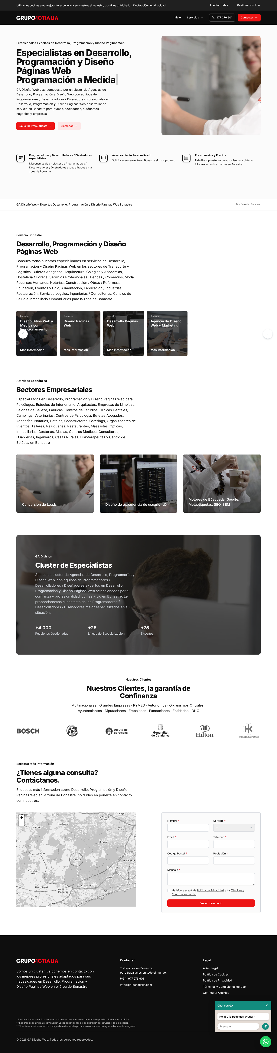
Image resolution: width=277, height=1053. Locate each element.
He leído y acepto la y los (208, 892)
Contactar (247, 17)
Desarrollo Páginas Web (122, 323)
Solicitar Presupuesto (33, 125)
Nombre (173, 820)
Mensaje (173, 869)
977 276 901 (224, 17)
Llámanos (67, 125)
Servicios (193, 17)
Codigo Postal (177, 853)
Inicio (177, 17)
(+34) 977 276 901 (132, 978)
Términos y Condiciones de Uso (224, 986)
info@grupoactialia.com (136, 985)
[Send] (265, 1026)
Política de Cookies (216, 974)
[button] (267, 334)
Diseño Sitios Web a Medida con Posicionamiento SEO (36, 327)
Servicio (219, 820)
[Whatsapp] (265, 1041)
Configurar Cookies (216, 992)
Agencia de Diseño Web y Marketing (166, 323)
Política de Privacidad (210, 890)
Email (171, 837)
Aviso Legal (210, 968)
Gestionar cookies (249, 5)
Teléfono (219, 837)
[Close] (267, 1005)
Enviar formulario (211, 903)
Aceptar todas (219, 5)
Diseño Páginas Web (76, 323)
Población (220, 853)
